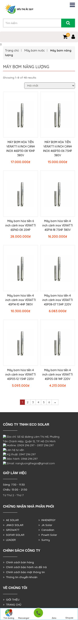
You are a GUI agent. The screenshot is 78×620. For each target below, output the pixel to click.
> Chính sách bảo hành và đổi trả (25, 567)
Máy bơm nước (34, 50)
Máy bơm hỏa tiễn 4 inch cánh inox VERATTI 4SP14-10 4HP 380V (20, 300)
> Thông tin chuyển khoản (20, 577)
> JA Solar (45, 525)
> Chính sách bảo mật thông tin (24, 572)
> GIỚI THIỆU (11, 599)
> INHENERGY (46, 520)
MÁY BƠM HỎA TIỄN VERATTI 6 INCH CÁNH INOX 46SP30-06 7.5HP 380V (57, 148)
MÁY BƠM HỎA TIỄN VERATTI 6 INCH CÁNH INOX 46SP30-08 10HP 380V (20, 148)
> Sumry (44, 539)
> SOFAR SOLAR (13, 534)
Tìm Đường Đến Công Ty (8, 618)
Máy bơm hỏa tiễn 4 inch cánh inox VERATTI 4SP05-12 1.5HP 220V (20, 374)
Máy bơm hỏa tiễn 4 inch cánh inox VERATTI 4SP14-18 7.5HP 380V (57, 225)
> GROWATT (11, 529)
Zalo (54, 618)
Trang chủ (12, 50)
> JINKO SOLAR (13, 525)
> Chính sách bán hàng (18, 562)
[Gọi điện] (38, 614)
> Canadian (46, 529)
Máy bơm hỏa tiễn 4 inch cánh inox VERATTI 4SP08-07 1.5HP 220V (57, 300)
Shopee (69, 618)
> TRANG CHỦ (12, 604)
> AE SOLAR (11, 520)
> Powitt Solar (47, 534)
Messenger (23, 618)
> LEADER (9, 539)
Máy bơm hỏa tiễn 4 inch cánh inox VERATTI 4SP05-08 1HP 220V (57, 374)
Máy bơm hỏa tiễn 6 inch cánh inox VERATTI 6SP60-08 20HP (20, 225)
